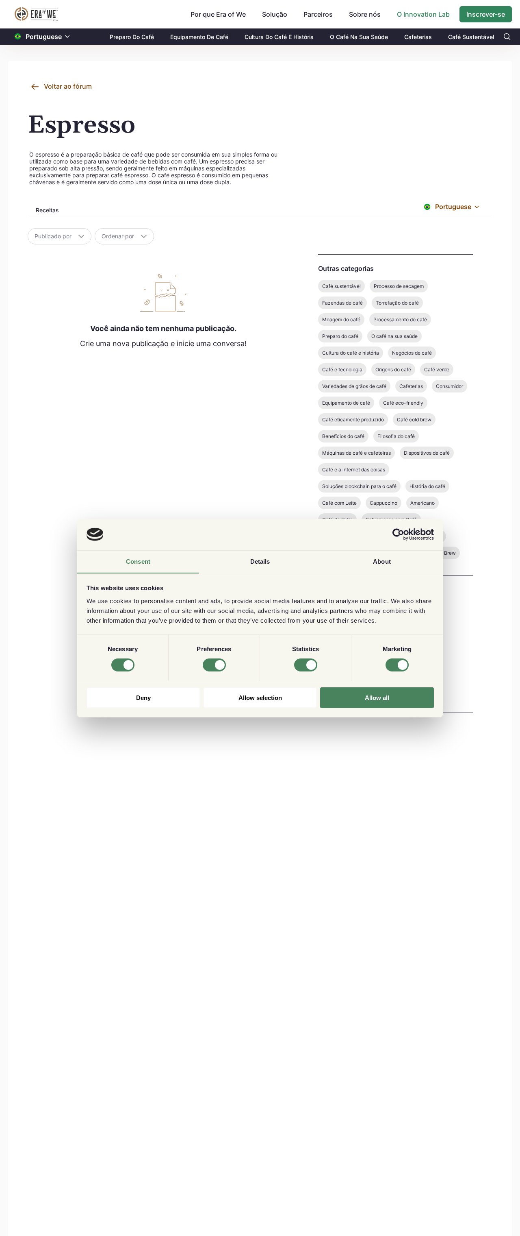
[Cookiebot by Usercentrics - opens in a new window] (398, 534)
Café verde (436, 369)
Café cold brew (414, 419)
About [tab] (382, 561)
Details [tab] (260, 561)
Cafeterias (418, 36)
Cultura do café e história (350, 353)
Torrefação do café (397, 303)
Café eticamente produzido (353, 419)
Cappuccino (383, 503)
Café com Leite (339, 503)
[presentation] (46, 211)
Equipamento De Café (199, 36)
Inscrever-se (485, 14)
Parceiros (318, 14)
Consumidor (449, 386)
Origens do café (393, 369)
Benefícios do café (343, 436)
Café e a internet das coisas (353, 469)
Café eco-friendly (403, 403)
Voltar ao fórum (68, 86)
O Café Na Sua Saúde (359, 36)
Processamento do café (400, 319)
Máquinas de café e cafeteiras (356, 453)
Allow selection (260, 697)
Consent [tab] (138, 561)
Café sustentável (341, 286)
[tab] (46, 211)
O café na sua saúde (394, 336)
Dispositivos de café (427, 453)
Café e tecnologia (342, 369)
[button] (67, 37)
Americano (422, 503)
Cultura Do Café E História (279, 36)
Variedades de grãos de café (354, 386)
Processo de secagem (399, 286)
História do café (427, 486)
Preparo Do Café (132, 36)
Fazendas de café (342, 303)
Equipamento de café (346, 403)
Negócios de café (412, 353)
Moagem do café (341, 319)
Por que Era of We (218, 14)
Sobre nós (365, 14)
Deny (143, 697)
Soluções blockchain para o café (359, 486)
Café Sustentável (471, 36)
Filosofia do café (396, 436)
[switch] (214, 664)
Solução (274, 14)
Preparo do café (340, 336)
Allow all (377, 697)
